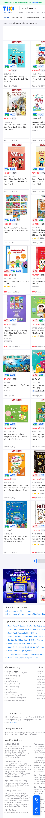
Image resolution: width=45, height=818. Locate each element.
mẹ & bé (40, 12)
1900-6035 (14, 671)
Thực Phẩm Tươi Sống (13, 761)
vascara (7, 732)
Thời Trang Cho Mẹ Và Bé (12, 746)
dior (12, 732)
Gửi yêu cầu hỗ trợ (10, 678)
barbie (34, 732)
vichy (25, 734)
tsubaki (34, 734)
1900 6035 (13, 722)
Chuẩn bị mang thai (15, 757)
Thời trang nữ (39, 744)
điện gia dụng (24, 12)
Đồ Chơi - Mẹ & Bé (11, 744)
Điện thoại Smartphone (12, 783)
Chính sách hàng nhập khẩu (13, 695)
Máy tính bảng (13, 787)
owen (40, 732)
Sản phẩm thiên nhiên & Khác (16, 799)
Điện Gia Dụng (10, 810)
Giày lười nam (38, 789)
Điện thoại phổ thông (15, 785)
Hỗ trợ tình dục (21, 804)
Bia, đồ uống (12, 771)
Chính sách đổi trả (10, 689)
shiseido (7, 734)
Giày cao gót (38, 778)
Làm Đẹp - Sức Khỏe (12, 791)
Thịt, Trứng (14, 764)
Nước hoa (12, 804)
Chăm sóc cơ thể (14, 797)
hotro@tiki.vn (21, 697)
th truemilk (27, 732)
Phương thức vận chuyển (12, 684)
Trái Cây (7, 764)
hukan (21, 734)
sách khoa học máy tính (13, 611)
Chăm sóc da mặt (10, 793)
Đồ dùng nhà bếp (10, 812)
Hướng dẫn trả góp (10, 692)
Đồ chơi (25, 746)
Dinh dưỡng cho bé (14, 752)
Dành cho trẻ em (14, 773)
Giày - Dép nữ (39, 775)
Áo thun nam (38, 760)
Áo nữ (35, 746)
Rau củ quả (11, 766)
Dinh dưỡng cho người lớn (16, 754)
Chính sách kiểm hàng (11, 687)
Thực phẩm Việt (22, 766)
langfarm (15, 734)
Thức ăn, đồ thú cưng (15, 775)
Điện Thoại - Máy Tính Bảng (15, 781)
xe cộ (33, 12)
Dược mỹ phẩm (23, 806)
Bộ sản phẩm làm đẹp (16, 805)
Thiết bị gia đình (22, 812)
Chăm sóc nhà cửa (17, 777)
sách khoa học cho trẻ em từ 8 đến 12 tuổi (16, 614)
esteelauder (19, 732)
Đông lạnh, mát (19, 767)
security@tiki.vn (21, 700)
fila (30, 734)
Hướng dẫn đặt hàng (11, 681)
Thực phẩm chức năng (15, 795)
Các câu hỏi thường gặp (12, 676)
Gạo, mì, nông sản (15, 769)
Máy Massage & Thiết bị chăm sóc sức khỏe (17, 798)
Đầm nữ (41, 746)
